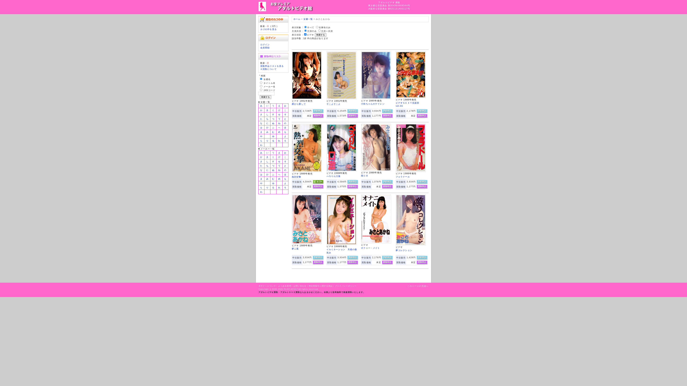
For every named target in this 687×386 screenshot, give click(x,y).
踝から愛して (299, 104)
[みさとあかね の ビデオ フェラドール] (411, 171)
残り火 (364, 175)
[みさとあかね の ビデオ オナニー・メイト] (376, 242)
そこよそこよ (334, 104)
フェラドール (403, 176)
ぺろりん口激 (334, 176)
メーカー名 (269, 86)
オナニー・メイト (370, 248)
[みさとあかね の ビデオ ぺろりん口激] (342, 171)
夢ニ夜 (295, 249)
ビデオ (310, 35)
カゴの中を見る (268, 29)
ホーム (296, 19)
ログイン (265, 44)
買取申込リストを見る (272, 66)
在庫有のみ (325, 27)
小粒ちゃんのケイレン (373, 104)
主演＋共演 (327, 31)
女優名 (267, 79)
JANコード (269, 90)
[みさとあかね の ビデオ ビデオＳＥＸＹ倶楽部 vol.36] (411, 97)
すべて (310, 27)
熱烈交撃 (296, 177)
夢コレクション (404, 250)
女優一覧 (308, 19)
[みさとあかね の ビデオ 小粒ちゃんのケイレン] (376, 98)
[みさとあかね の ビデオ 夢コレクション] (411, 245)
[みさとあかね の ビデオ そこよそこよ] (342, 98)
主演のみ (312, 31)
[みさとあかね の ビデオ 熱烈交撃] (307, 171)
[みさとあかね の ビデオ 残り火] (376, 170)
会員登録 (265, 47)
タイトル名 (269, 83)
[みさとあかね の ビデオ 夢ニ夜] (307, 243)
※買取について (268, 69)
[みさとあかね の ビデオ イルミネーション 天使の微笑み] (342, 244)
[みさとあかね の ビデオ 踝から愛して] (307, 98)
